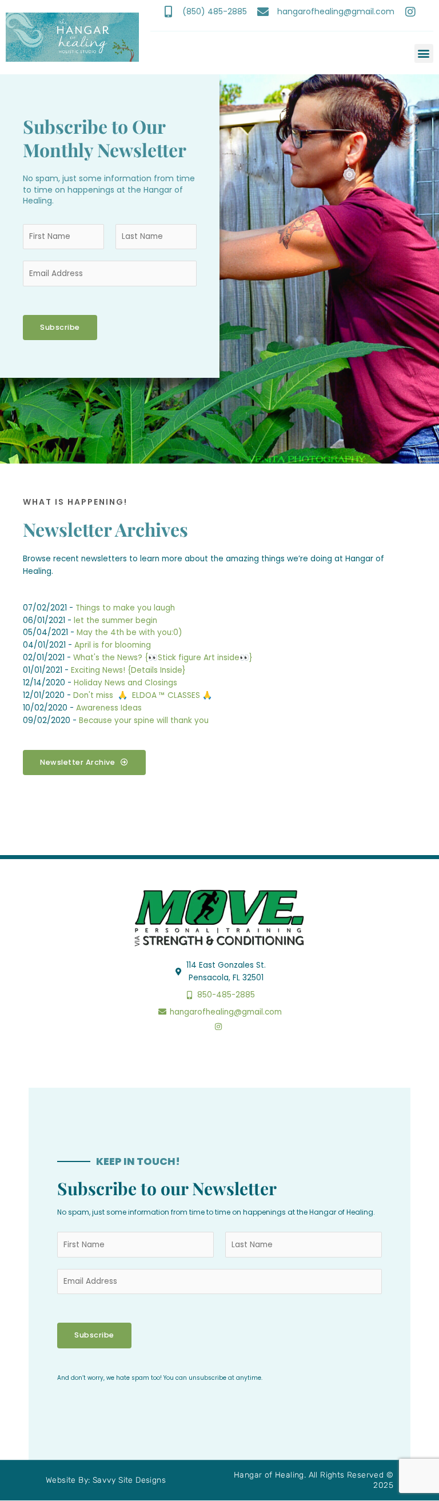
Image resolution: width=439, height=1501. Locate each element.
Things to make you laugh (125, 607)
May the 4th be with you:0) (129, 632)
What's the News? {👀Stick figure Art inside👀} (163, 657)
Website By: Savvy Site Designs (106, 1480)
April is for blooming (112, 645)
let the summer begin (115, 620)
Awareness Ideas (109, 707)
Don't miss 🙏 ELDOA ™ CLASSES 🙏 (142, 695)
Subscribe (60, 327)
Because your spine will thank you (144, 720)
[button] (423, 53)
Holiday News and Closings (125, 682)
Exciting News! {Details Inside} (128, 670)
